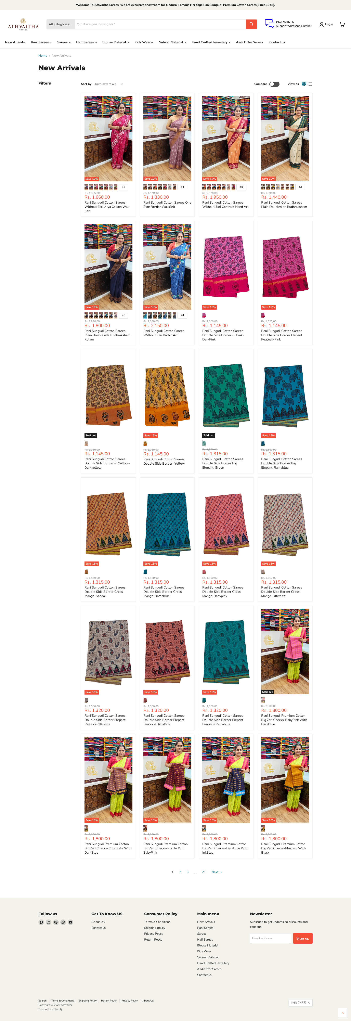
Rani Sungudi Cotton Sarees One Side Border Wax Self (167, 204)
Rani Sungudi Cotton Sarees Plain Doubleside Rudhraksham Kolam (107, 335)
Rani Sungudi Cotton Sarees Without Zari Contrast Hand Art (225, 204)
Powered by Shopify (50, 1009)
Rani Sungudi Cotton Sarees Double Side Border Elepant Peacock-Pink (281, 335)
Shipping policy (154, 928)
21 (204, 872)
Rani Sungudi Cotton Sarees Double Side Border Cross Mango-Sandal (105, 591)
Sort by (86, 84)
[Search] (251, 24)
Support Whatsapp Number (293, 26)
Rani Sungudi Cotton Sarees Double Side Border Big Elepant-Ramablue (281, 463)
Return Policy (153, 940)
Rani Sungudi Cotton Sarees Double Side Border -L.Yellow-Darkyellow (107, 463)
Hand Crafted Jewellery (210, 42)
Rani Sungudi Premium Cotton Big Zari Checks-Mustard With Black (283, 848)
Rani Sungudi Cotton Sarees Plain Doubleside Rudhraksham (284, 204)
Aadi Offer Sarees (249, 42)
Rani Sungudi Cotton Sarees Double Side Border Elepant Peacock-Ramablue (222, 719)
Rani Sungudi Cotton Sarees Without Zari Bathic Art (163, 333)
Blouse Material (114, 42)
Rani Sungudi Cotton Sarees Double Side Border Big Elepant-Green (222, 463)
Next (215, 872)
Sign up (302, 938)
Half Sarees (85, 42)
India (299, 1003)
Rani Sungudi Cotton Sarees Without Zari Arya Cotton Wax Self (106, 206)
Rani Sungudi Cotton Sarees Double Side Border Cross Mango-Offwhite (281, 591)
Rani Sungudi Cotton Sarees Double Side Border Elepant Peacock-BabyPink (163, 719)
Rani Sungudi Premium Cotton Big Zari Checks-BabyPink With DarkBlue (284, 719)
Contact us (277, 42)
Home (42, 55)
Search (42, 1001)
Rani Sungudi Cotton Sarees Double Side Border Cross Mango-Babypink (222, 591)
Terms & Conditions (157, 922)
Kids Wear (143, 42)
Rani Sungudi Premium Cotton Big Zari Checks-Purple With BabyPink (165, 848)
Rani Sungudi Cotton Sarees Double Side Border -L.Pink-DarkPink (223, 335)
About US (98, 922)
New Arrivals (15, 42)
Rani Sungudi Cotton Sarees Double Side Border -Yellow (164, 461)
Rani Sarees (40, 42)
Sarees (62, 42)
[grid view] (304, 84)
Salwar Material (171, 42)
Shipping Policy (87, 1001)
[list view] (310, 84)
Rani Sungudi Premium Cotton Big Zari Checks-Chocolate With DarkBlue (108, 848)
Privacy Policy (153, 934)
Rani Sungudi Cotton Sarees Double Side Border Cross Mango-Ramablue (163, 591)
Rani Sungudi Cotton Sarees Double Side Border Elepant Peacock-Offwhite (105, 719)
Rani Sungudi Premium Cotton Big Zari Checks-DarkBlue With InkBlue (225, 848)
